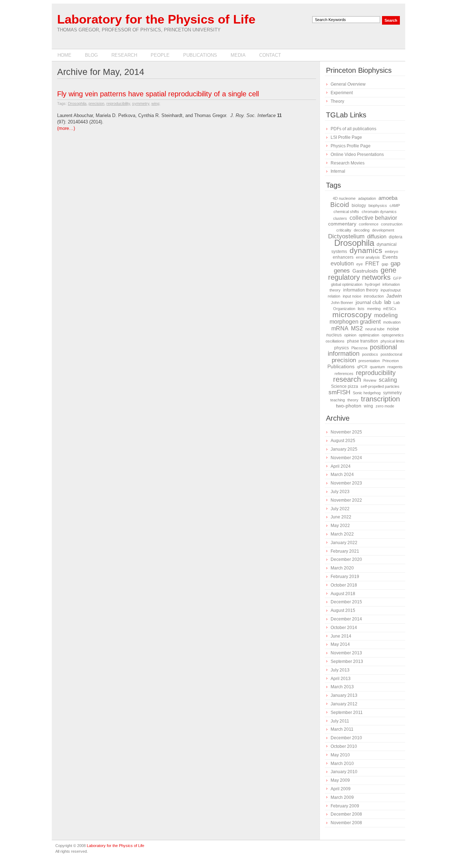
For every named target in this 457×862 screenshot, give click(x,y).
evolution (342, 263)
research (347, 379)
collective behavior (373, 217)
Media (238, 55)
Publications (200, 55)
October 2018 (344, 585)
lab (387, 302)
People (160, 55)
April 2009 (341, 788)
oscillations (335, 341)
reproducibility (118, 103)
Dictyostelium (346, 236)
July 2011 (340, 721)
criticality (343, 230)
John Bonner (342, 302)
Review (369, 380)
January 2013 (344, 695)
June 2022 (341, 516)
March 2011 (342, 729)
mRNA (339, 328)
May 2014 (340, 644)
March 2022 (342, 534)
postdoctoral (391, 354)
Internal (338, 171)
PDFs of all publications (353, 128)
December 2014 (346, 619)
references (344, 373)
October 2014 (344, 627)
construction (391, 224)
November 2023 (346, 483)
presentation (369, 361)
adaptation (367, 198)
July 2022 (340, 508)
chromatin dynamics (379, 211)
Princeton (390, 361)
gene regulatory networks (362, 273)
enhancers (343, 257)
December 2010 (346, 737)
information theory (360, 290)
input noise (352, 296)
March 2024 (342, 474)
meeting (374, 308)
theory (352, 400)
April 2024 (341, 466)
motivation (392, 322)
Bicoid (339, 204)
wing (155, 103)
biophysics (377, 205)
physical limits (393, 341)
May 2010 (340, 754)
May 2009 (340, 780)
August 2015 (343, 610)
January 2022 (344, 542)
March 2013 (342, 686)
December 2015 (346, 601)
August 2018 (343, 593)
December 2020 (346, 559)
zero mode (385, 406)
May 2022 (340, 525)
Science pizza (344, 386)
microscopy (352, 314)
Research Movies (348, 163)
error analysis (368, 257)
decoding (362, 230)
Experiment (342, 92)
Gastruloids (365, 271)
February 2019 (345, 576)
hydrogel (372, 284)
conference (368, 224)
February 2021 (345, 551)
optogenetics (393, 335)
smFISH (339, 392)
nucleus (334, 335)
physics (341, 347)
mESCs (389, 308)
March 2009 (342, 797)
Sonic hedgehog (367, 393)
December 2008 (346, 814)
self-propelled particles (380, 386)
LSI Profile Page (346, 137)
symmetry (140, 103)
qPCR (362, 367)
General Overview (348, 84)
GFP (397, 278)
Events (390, 257)
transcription (380, 399)
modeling (386, 315)
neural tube (375, 329)
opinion (350, 335)
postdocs (370, 354)
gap (385, 264)
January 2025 (344, 449)
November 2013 (346, 652)
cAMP (395, 205)
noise (393, 328)
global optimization (346, 284)
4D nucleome (344, 198)
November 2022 (346, 500)
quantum (377, 367)
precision (96, 103)
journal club (369, 302)
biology (359, 205)
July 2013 (340, 670)
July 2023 (340, 491)
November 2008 (346, 822)
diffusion (376, 236)
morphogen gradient (355, 321)
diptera (395, 236)
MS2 (357, 328)
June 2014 (341, 636)
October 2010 (344, 746)
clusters (340, 218)
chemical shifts (346, 211)
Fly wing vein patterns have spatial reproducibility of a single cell (158, 94)
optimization (369, 335)
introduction (374, 296)
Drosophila (77, 103)
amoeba (387, 198)
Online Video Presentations (357, 154)
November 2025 (346, 432)
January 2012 (344, 703)
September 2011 (347, 712)
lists (361, 308)
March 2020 (342, 568)
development (383, 230)
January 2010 (344, 771)
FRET (372, 264)
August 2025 (343, 440)
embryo (391, 251)
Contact (270, 55)
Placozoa (359, 348)
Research (124, 55)
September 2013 (347, 661)
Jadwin (394, 296)
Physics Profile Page (351, 145)
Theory (337, 101)
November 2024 (346, 457)
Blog (91, 55)
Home (64, 55)
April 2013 (341, 678)
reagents (395, 367)
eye (359, 264)
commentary (342, 224)
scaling (388, 379)
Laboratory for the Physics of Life (156, 19)
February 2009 (345, 805)
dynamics (366, 250)
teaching (337, 400)
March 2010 (342, 763)
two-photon (348, 406)
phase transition (362, 341)
